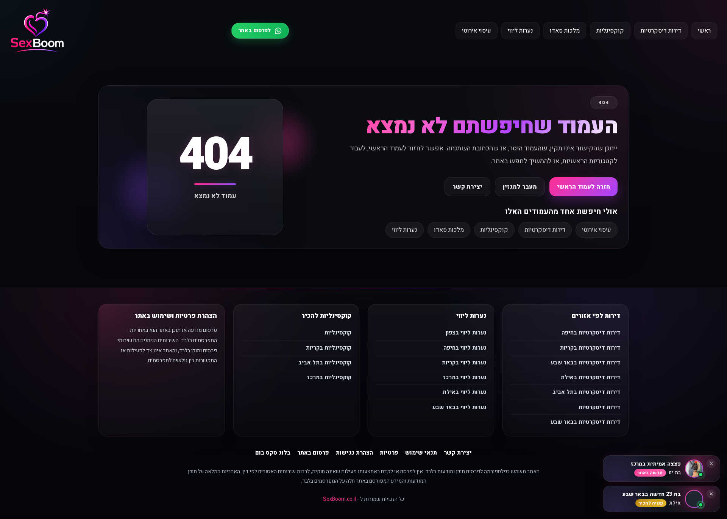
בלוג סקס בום (272, 453)
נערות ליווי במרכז (464, 377)
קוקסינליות (610, 30)
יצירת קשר (467, 186)
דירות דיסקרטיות (661, 30)
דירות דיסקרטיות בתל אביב (586, 392)
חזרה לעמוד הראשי (583, 186)
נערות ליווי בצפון (466, 332)
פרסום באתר (313, 453)
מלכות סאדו (565, 30)
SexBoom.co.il (339, 499)
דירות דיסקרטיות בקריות (590, 348)
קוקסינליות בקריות (328, 348)
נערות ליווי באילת (464, 392)
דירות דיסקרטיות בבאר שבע (586, 362)
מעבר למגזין (520, 186)
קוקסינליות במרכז (329, 377)
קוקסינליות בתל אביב (324, 362)
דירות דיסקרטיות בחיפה (591, 332)
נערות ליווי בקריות (464, 362)
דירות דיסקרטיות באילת (591, 377)
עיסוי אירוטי (476, 30)
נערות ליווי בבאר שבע (459, 407)
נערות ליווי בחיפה (464, 348)
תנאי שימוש (421, 453)
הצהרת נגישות (354, 453)
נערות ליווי (520, 30)
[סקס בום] (37, 31)
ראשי (704, 30)
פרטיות (389, 453)
